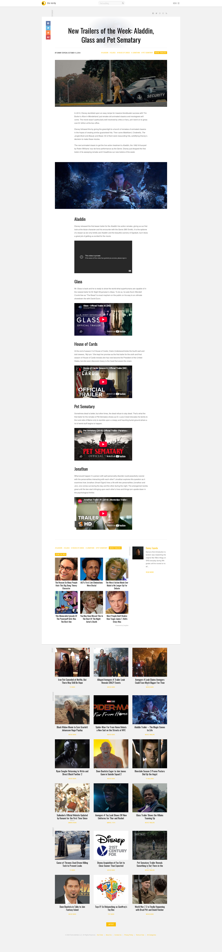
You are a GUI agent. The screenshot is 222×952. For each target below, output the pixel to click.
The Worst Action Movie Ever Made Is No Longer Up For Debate (117, 585)
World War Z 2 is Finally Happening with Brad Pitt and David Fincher (150, 908)
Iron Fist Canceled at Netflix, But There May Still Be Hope (72, 681)
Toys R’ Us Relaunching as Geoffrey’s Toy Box (111, 908)
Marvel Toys (111, 823)
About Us (109, 935)
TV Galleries (150, 778)
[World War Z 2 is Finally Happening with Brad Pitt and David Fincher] (149, 889)
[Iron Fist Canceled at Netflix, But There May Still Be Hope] (72, 662)
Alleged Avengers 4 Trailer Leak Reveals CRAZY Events (111, 681)
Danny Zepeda (152, 548)
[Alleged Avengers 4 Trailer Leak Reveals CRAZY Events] (111, 662)
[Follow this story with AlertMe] (48, 37)
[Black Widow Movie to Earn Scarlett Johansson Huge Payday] (72, 709)
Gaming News (72, 823)
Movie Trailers (160, 53)
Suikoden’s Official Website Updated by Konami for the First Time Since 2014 (72, 818)
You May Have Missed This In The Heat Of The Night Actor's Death (91, 618)
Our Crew (100, 935)
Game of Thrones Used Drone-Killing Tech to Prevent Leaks (72, 864)
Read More (150, 572)
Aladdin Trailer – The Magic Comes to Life (149, 728)
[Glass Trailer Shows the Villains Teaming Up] (149, 797)
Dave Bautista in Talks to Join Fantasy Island (72, 908)
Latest (111, 924)
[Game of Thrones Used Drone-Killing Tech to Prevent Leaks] (72, 845)
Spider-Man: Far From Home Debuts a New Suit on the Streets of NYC (111, 728)
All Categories (151, 935)
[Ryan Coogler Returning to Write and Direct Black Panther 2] (72, 753)
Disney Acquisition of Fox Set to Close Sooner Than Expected (111, 864)
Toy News (111, 914)
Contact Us (117, 935)
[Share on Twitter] (48, 28)
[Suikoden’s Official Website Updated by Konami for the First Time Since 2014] (72, 797)
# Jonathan (135, 53)
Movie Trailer (140, 834)
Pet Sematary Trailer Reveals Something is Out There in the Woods (150, 865)
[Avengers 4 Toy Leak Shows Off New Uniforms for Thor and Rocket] (111, 797)
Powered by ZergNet (121, 625)
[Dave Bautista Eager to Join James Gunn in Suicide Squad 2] (111, 753)
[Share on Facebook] (48, 23)
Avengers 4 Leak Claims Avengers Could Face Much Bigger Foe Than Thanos (150, 682)
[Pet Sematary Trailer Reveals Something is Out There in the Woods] (149, 845)
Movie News (111, 687)
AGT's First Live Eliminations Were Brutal (91, 584)
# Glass (113, 53)
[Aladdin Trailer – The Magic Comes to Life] (149, 709)
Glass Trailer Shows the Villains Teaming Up (149, 816)
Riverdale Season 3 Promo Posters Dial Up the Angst (150, 772)
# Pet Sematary (147, 53)
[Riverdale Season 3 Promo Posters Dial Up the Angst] (149, 753)
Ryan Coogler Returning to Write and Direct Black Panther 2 (72, 772)
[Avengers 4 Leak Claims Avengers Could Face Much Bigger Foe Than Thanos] (149, 662)
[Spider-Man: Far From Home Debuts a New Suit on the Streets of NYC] (111, 709)
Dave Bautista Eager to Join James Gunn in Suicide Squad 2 (111, 772)
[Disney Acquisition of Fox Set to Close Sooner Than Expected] (111, 845)
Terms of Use (140, 935)
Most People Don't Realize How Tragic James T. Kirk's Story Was (117, 618)
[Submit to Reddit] (48, 32)
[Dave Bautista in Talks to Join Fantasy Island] (72, 889)
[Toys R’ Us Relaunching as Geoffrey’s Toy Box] (111, 889)
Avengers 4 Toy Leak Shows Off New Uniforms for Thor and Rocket (111, 816)
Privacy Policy (128, 935)
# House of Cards (123, 53)
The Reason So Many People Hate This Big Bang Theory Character (66, 585)
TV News (72, 687)
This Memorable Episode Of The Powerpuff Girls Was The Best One (66, 618)
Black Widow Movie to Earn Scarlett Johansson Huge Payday (72, 728)
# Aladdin (104, 53)
